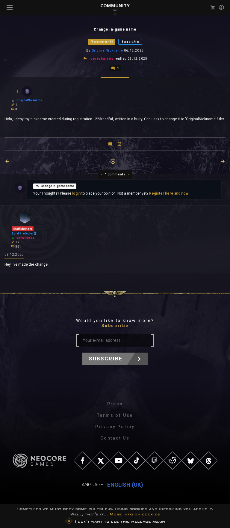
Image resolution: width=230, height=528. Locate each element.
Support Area (131, 41)
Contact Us (115, 438)
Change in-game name (57, 186)
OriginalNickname (107, 50)
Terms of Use (115, 415)
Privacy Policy (115, 426)
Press (115, 403)
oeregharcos (102, 58)
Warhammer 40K (102, 41)
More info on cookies (135, 514)
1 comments (115, 174)
